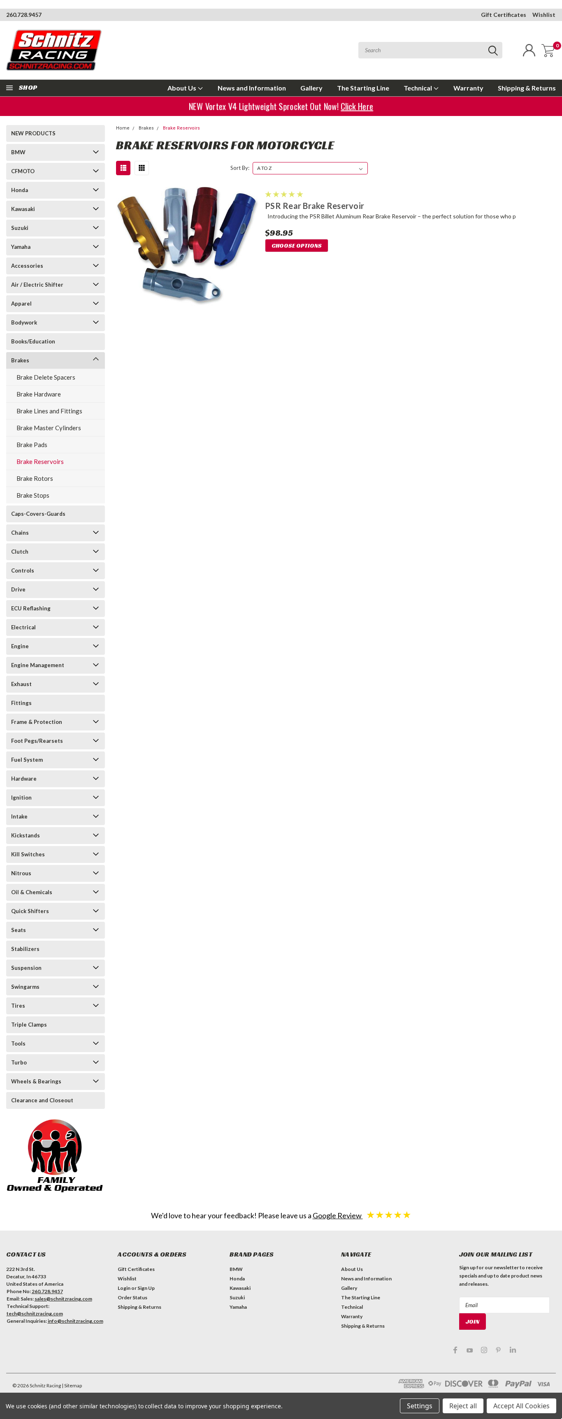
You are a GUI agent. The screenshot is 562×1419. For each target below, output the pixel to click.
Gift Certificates (503, 14)
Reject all (463, 1405)
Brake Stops (32, 495)
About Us (182, 88)
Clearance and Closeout (42, 1100)
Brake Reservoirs (40, 461)
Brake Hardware (38, 394)
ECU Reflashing (31, 608)
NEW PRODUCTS (33, 133)
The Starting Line (363, 88)
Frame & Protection (36, 722)
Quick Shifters (30, 911)
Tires (18, 1005)
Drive (18, 589)
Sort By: (239, 168)
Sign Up (146, 1288)
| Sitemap (72, 1385)
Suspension (26, 968)
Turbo (19, 1062)
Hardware (24, 778)
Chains (20, 532)
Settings (419, 1405)
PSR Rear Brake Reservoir (314, 206)
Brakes (20, 360)
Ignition (21, 797)
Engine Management (37, 665)
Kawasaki (23, 209)
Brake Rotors (34, 478)
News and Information (252, 88)
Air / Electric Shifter (37, 284)
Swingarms (25, 986)
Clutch (19, 551)
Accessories (27, 265)
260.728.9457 (24, 14)
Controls (22, 570)
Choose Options (297, 245)
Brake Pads (31, 444)
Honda (19, 190)
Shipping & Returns (527, 88)
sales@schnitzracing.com (63, 1299)
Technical (418, 88)
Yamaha (20, 246)
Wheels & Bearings (36, 1081)
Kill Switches (28, 854)
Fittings (21, 703)
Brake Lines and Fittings (49, 411)
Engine (20, 646)
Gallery (311, 88)
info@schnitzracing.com (75, 1321)
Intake (19, 816)
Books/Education (33, 341)
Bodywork (24, 322)
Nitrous (21, 873)
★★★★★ (388, 1214)
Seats (18, 930)
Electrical (23, 627)
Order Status (132, 1297)
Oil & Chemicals (31, 892)
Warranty (468, 88)
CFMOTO (23, 171)
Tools (18, 1043)
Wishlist (543, 14)
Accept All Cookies (521, 1405)
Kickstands (25, 835)
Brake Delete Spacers (45, 377)
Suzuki (19, 228)
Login (124, 1288)
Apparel (21, 303)
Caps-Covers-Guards (38, 513)
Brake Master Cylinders (48, 427)
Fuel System (27, 759)
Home (123, 128)
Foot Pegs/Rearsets (37, 740)
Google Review (338, 1215)
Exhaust (21, 684)
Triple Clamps (29, 1024)
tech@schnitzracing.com (35, 1313)
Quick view (187, 246)
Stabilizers (25, 949)
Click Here (354, 106)
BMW (18, 152)
